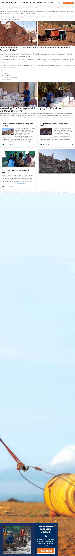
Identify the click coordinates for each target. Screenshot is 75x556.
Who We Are (37, 3)
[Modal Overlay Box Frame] (29, 539)
